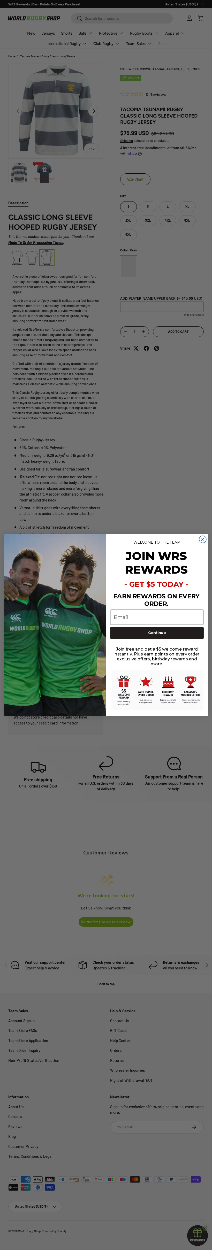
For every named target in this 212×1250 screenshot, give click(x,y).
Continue (157, 633)
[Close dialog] (202, 539)
